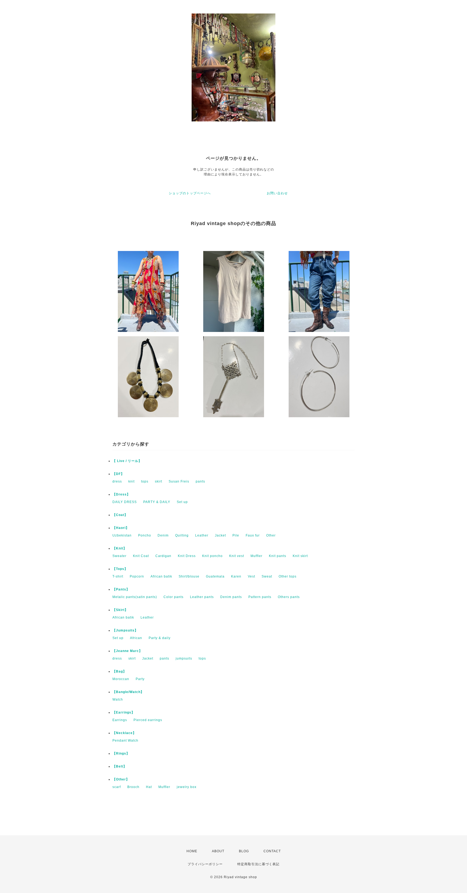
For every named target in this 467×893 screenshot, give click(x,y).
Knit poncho (212, 556)
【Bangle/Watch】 (128, 692)
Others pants (289, 597)
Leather (201, 535)
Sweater (119, 556)
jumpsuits (184, 658)
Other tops (287, 576)
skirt (158, 481)
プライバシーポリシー (205, 864)
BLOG (244, 851)
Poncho (144, 535)
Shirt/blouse (189, 576)
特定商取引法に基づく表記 (258, 864)
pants (200, 481)
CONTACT (272, 851)
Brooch (133, 787)
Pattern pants (259, 597)
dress (117, 481)
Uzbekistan (122, 535)
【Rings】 (121, 753)
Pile (235, 535)
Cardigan (163, 556)
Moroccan (120, 679)
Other (271, 535)
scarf (116, 787)
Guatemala (215, 576)
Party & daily (160, 638)
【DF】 (118, 474)
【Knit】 (119, 548)
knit (131, 481)
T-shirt (117, 576)
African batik (161, 576)
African (136, 638)
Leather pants (202, 597)
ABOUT (218, 851)
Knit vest (236, 556)
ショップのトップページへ (190, 193)
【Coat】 (120, 515)
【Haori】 (120, 528)
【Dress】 (121, 494)
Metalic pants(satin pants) (134, 597)
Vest (251, 576)
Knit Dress (187, 556)
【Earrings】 (123, 712)
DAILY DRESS (124, 502)
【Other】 (120, 779)
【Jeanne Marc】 (127, 651)
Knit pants (277, 556)
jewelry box (186, 787)
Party (140, 679)
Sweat (267, 576)
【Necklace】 (124, 733)
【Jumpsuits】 (125, 630)
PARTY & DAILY (156, 502)
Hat (149, 787)
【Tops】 (120, 569)
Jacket (220, 535)
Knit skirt (300, 556)
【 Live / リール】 (127, 461)
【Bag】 (119, 671)
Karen (236, 576)
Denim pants (231, 597)
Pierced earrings (148, 720)
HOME (191, 851)
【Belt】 (119, 766)
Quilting (182, 535)
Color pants (174, 597)
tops (144, 481)
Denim (163, 535)
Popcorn (137, 576)
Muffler (256, 556)
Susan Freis (179, 481)
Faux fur (253, 535)
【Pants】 (121, 589)
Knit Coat (141, 556)
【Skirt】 (120, 610)
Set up (182, 502)
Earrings (119, 720)
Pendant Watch (125, 740)
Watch (117, 699)
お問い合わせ (277, 193)
